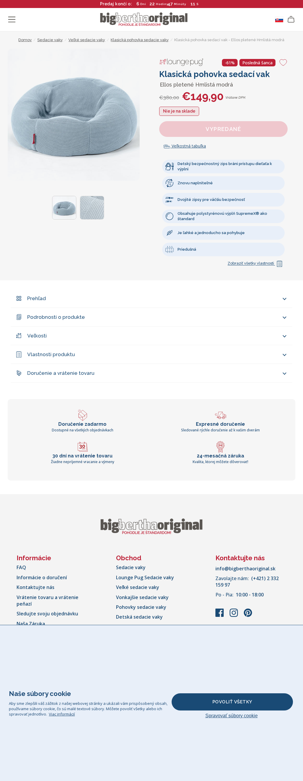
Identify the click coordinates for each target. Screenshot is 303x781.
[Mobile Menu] (11, 19)
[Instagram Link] (234, 615)
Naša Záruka (31, 623)
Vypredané (223, 129)
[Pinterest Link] (248, 615)
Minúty (180, 4)
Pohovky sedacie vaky (141, 607)
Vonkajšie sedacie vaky (142, 597)
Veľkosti (37, 336)
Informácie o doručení (42, 577)
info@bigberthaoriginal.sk (245, 568)
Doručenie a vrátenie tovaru (60, 373)
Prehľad (36, 298)
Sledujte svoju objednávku (47, 613)
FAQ (21, 567)
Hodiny (162, 4)
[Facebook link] (220, 615)
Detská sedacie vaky (139, 617)
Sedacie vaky (131, 567)
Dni (143, 4)
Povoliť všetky (232, 702)
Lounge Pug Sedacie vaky (145, 577)
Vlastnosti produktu (51, 354)
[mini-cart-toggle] (291, 19)
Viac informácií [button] (62, 714)
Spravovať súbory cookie (231, 715)
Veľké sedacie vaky (137, 587)
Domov (25, 40)
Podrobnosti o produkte (56, 317)
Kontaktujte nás (35, 587)
